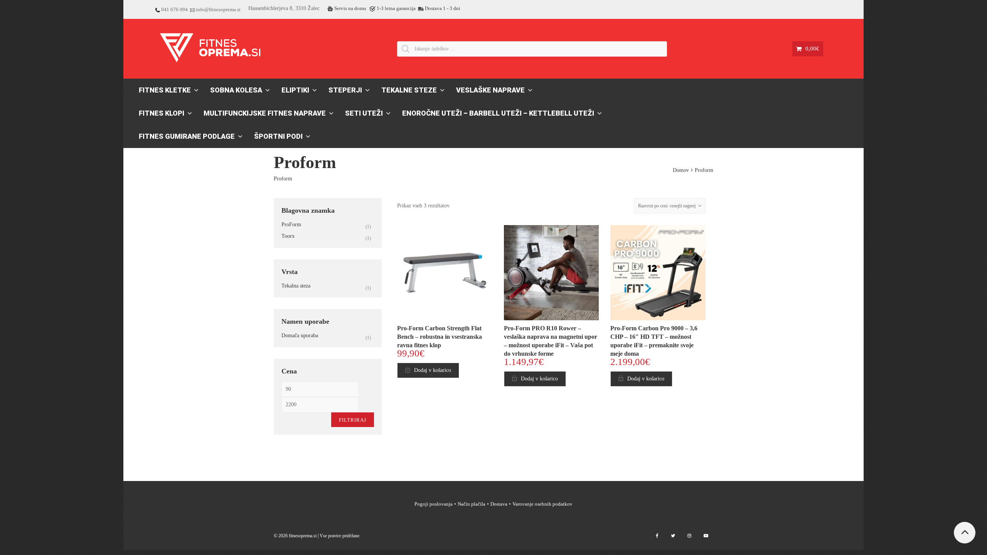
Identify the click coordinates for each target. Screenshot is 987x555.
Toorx (288, 236)
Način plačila (471, 504)
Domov (681, 170)
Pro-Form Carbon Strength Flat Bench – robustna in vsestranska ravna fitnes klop (439, 336)
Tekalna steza (295, 286)
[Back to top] (964, 532)
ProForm (291, 224)
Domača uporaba (299, 335)
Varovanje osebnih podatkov (542, 504)
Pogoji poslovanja (433, 504)
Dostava (498, 504)
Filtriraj (352, 420)
